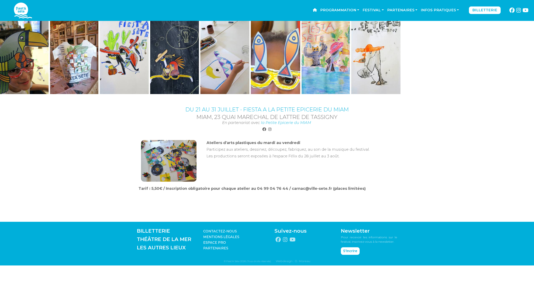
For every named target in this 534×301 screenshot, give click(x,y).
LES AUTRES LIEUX (161, 248)
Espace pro (214, 243)
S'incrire (350, 251)
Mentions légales (221, 237)
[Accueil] (315, 10)
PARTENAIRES (215, 248)
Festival (372, 10)
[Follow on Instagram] (518, 10)
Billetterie (484, 10)
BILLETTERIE (153, 231)
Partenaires (400, 10)
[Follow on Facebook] (512, 10)
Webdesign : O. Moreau (293, 261)
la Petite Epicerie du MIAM (286, 122)
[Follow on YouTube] (525, 10)
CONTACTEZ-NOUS (220, 231)
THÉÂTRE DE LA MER (164, 239)
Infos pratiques (438, 10)
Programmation (338, 10)
